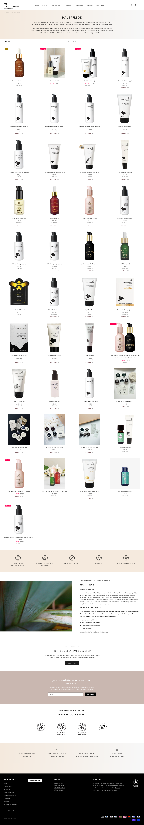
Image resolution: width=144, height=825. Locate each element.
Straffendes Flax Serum (19, 218)
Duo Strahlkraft (54, 81)
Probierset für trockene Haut (124, 401)
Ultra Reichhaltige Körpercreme (89, 172)
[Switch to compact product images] (9, 41)
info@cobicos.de (59, 790)
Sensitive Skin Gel (54, 401)
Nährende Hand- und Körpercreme (54, 172)
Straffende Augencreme (125, 172)
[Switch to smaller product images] (6, 41)
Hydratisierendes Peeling (125, 126)
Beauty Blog (100, 5)
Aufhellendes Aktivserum (89, 218)
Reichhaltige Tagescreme (54, 264)
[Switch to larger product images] (3, 41)
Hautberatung (79, 5)
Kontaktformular (9, 792)
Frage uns (72, 663)
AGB (5, 783)
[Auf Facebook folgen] (5, 811)
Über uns (89, 5)
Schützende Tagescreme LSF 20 (89, 491)
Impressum (7, 789)
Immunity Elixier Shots (125, 491)
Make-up (45, 5)
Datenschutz (8, 786)
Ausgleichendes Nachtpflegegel (19, 172)
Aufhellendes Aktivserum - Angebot (19, 491)
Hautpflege (18, 12)
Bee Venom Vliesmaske (19, 310)
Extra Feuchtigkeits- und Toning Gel (89, 126)
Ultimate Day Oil (54, 218)
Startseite (6, 12)
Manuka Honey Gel (19, 401)
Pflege (37, 5)
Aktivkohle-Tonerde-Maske (19, 355)
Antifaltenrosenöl (125, 264)
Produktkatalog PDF (10, 795)
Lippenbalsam (90, 355)
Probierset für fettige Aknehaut (54, 447)
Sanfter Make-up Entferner (90, 401)
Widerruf (6, 801)
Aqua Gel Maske (89, 310)
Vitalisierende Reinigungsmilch (19, 126)
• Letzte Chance (56, 5)
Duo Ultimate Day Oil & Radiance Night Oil (54, 491)
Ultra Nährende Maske (54, 355)
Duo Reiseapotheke (125, 447)
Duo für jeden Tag (89, 81)
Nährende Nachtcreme (54, 310)
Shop (12, 12)
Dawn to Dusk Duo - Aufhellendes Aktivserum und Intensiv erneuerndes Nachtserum (125, 356)
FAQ (108, 5)
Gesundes (68, 5)
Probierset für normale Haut (89, 447)
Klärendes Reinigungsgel (125, 81)
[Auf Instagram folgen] (9, 811)
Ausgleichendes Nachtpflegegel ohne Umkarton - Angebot (19, 538)
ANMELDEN (90, 694)
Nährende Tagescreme (19, 264)
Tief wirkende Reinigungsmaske (124, 310)
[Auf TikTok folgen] (18, 811)
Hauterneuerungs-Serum (19, 81)
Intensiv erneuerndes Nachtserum (90, 264)
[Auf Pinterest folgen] (13, 811)
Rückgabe (7, 798)
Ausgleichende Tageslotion (125, 218)
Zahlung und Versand (10, 804)
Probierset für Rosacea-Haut (19, 447)
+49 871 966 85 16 (88, 657)
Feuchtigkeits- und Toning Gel (54, 126)
